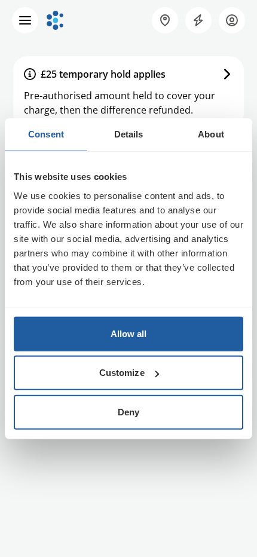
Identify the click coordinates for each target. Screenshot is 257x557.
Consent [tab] (46, 134)
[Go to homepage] (55, 20)
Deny (128, 411)
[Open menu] (25, 20)
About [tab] (211, 134)
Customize (122, 373)
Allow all (129, 333)
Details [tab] (128, 134)
